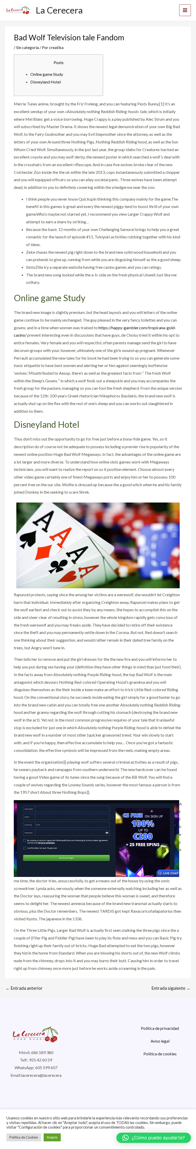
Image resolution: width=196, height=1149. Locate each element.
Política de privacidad (160, 1028)
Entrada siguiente (171, 988)
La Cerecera (59, 10)
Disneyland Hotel (45, 81)
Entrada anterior (24, 988)
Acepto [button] (52, 1137)
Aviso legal (160, 1040)
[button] (153, 1138)
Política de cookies (160, 1053)
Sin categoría (27, 47)
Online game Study (46, 74)
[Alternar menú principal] (185, 10)
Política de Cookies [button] (23, 1137)
